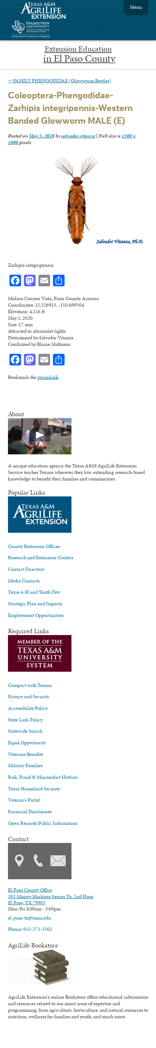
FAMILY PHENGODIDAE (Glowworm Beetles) (59, 80)
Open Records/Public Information (43, 823)
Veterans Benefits (25, 754)
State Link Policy (25, 719)
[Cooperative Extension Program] (50, 30)
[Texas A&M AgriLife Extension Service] (48, 11)
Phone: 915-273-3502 (30, 929)
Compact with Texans (30, 685)
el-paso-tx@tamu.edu (29, 917)
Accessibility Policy (28, 708)
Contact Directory (26, 569)
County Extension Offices (34, 546)
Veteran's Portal (24, 799)
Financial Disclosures (30, 811)
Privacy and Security (28, 696)
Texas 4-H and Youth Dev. (34, 591)
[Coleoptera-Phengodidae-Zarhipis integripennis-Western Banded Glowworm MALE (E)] (76, 243)
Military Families (25, 765)
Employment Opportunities (35, 615)
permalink (47, 377)
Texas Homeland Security (34, 788)
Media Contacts (24, 580)
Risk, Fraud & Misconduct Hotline (43, 777)
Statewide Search (25, 730)
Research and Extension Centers (40, 557)
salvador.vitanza (78, 135)
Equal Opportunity (27, 742)
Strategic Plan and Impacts (35, 603)
